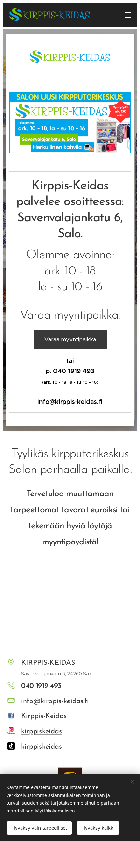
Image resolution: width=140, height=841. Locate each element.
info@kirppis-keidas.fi (55, 701)
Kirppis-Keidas (43, 716)
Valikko (127, 14)
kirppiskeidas (41, 731)
